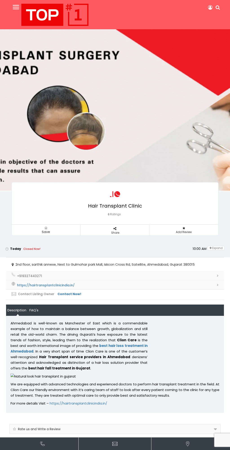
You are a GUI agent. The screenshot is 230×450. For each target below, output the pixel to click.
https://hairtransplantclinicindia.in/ (78, 403)
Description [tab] (16, 310)
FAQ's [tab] (33, 310)
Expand (217, 248)
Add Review (184, 232)
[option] (115, 110)
